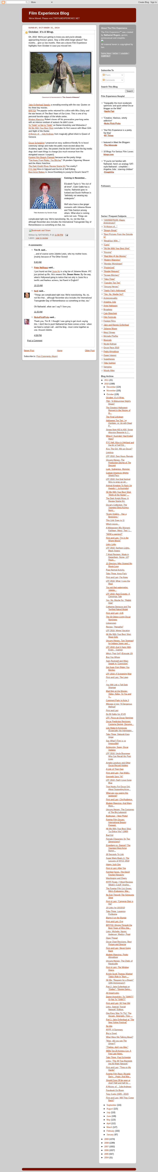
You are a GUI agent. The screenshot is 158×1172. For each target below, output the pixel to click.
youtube (124, 53)
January (110, 1135)
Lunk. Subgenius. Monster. (118, 469)
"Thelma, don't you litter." (117, 1047)
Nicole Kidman (110, 344)
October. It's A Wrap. (41, 31)
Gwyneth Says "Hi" (114, 777)
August (110, 1109)
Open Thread (112, 938)
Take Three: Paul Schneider (118, 1057)
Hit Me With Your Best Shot (41, 128)
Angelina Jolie (110, 302)
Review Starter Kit (57, 166)
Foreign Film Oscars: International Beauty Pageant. (116, 822)
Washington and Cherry (116, 878)
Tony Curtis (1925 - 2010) (117, 1094)
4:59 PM (38, 335)
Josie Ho (56, 271)
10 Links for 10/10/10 (115, 908)
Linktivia (109, 453)
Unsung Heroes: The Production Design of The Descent (118, 463)
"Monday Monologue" (113, 264)
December (111, 387)
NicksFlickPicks (41, 317)
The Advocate (110, 145)
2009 (106, 1139)
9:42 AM (38, 262)
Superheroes (109, 359)
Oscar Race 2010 (111, 348)
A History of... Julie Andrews (41, 134)
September (112, 1105)
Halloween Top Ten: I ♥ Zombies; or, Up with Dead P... (119, 423)
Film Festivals (110, 317)
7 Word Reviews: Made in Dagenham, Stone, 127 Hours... (117, 557)
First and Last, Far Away (117, 577)
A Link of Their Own (115, 769)
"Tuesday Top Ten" (112, 283)
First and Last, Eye (114, 921)
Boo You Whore (113, 657)
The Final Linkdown (114, 417)
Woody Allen (109, 371)
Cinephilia (109, 172)
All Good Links (112, 993)
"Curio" (107, 245)
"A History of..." (110, 227)
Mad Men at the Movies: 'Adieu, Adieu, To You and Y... (118, 694)
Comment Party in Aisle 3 (117, 700)
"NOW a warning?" (114, 534)
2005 (106, 1154)
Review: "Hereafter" (114, 627)
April (109, 1123)
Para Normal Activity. (115, 570)
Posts (107, 75)
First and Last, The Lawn (117, 677)
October (110, 394)
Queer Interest (110, 355)
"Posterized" (109, 268)
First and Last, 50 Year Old (118, 1003)
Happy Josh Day (113, 864)
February (111, 1131)
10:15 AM (38, 286)
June (109, 1116)
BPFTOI (32, 111)
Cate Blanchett (110, 313)
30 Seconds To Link (115, 854)
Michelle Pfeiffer (111, 336)
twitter (115, 53)
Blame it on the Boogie (116, 918)
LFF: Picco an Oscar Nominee (119, 718)
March (110, 1127)
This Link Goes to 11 (115, 520)
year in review (42, 238)
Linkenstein (111, 623)
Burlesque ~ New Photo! (117, 816)
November (111, 391)
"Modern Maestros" (112, 260)
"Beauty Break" (110, 230)
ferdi (36, 291)
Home (59, 351)
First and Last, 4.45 (114, 613)
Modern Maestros (36, 119)
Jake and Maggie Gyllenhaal (116, 325)
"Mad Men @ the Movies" (115, 256)
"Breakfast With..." (112, 241)
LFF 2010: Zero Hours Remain (119, 456)
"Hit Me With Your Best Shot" (117, 248)
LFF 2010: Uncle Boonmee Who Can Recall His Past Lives (118, 756)
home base (106, 53)
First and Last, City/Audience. (119, 799)
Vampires (108, 367)
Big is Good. (111, 1033)
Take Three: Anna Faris (116, 574)
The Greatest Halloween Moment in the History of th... (118, 410)
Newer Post (29, 351)
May (109, 1120)
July (109, 1112)
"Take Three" (109, 279)
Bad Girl (109, 835)
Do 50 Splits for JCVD (116, 714)
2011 (106, 380)
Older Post (90, 351)
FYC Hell (33, 169)
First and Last (112, 710)
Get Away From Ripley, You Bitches (45, 160)
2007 (106, 1147)
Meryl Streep (109, 332)
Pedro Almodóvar (111, 351)
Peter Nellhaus (41, 268)
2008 (106, 1143)
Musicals (108, 340)
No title (109, 1026)
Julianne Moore (110, 329)
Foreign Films (110, 321)
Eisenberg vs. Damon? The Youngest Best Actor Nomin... (118, 848)
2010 (106, 384)
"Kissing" (108, 252)
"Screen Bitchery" (111, 275)
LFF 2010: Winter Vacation (118, 631)
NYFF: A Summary (114, 1030)
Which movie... (112, 524)
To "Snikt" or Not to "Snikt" (41, 125)
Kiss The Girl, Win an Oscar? (119, 449)
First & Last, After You (116, 868)
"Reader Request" (111, 271)
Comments (110, 80)
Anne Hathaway (111, 306)
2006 (106, 1150)
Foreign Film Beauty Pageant (42, 157)
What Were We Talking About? (119, 1037)
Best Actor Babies (37, 172)
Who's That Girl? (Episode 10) (119, 653)
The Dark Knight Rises (39, 166)
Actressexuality (110, 298)
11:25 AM (38, 312)
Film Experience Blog (49, 13)
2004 (106, 1158)
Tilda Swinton (110, 363)
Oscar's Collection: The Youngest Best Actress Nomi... (117, 507)
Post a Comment (34, 341)
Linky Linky (111, 544)
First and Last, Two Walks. (118, 773)
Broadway (108, 310)
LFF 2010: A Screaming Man (118, 674)
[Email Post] (66, 235)
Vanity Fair (109, 111)
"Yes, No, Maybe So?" (114, 294)
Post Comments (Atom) (47, 356)
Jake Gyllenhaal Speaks (39, 105)
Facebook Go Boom (115, 1090)
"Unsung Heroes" (111, 287)
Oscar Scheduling (36, 143)
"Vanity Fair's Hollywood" (115, 290)
